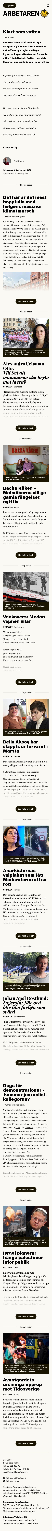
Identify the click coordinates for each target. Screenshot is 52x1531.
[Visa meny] (47, 5)
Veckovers (9, 38)
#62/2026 (7, 757)
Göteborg (29, 1127)
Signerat (18, 387)
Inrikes (17, 757)
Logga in (10, 6)
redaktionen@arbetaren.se (15, 1472)
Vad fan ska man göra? (15, 217)
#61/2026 (7, 1268)
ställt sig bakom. (39, 1162)
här (46, 1123)
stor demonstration (26, 1145)
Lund (18, 1127)
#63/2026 (8, 387)
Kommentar (19, 1017)
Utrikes (17, 1268)
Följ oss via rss (12, 1481)
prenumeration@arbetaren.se (21, 1511)
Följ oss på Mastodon (16, 1478)
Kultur (17, 508)
